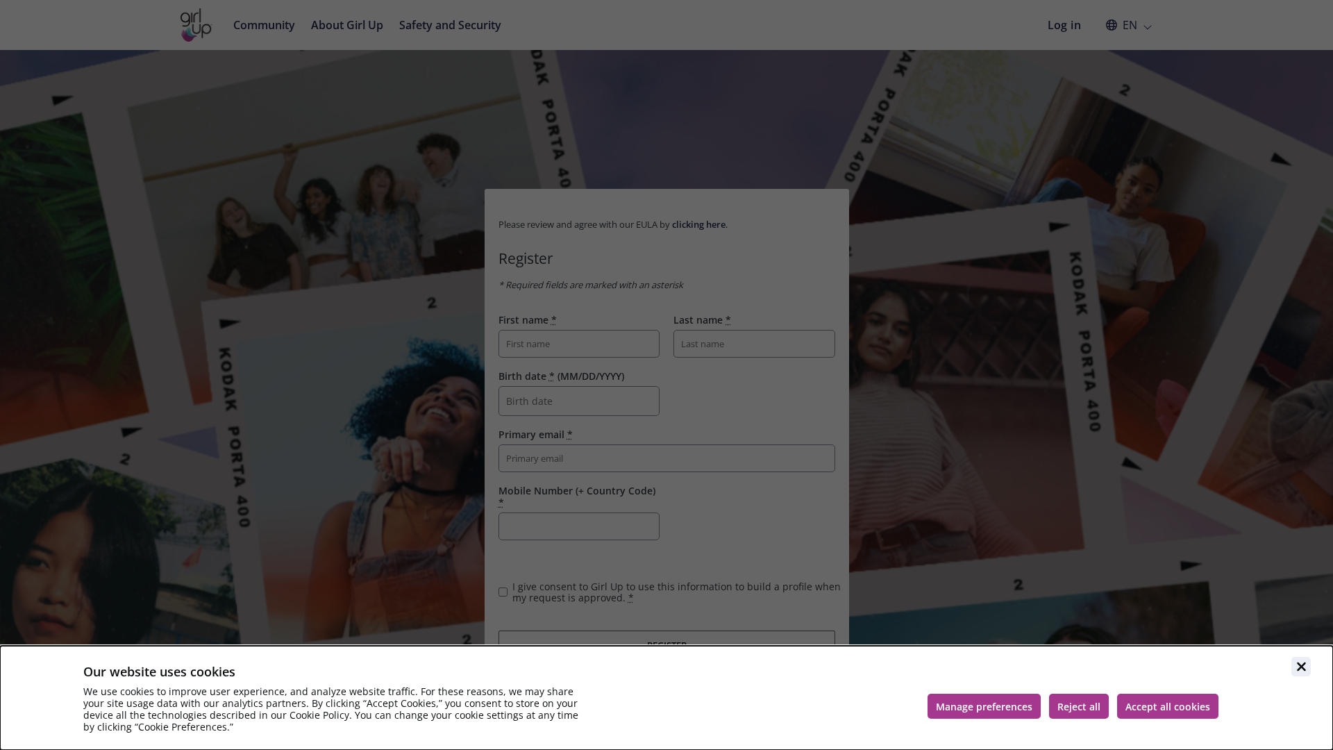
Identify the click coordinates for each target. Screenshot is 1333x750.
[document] (666, 698)
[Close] (1301, 666)
